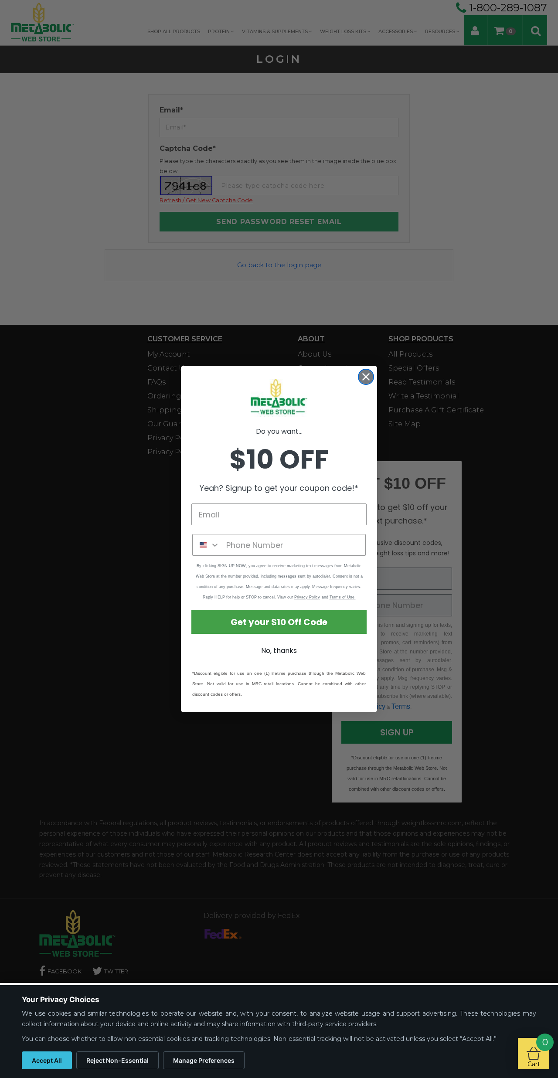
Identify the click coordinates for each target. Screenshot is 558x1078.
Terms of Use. (343, 597)
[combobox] (207, 544)
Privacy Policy (307, 597)
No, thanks (279, 651)
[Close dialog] (366, 376)
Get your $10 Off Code (279, 622)
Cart (537, 1053)
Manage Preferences (204, 1060)
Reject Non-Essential (117, 1060)
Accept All (47, 1060)
